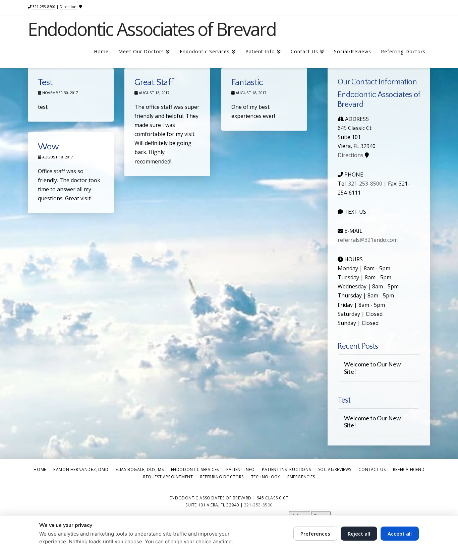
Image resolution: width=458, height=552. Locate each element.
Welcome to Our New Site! (372, 368)
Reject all (359, 533)
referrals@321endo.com (368, 240)
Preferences (315, 533)
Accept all (400, 533)
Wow (48, 147)
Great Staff (154, 82)
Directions (69, 6)
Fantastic (247, 82)
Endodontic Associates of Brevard (152, 29)
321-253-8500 (44, 6)
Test (45, 82)
